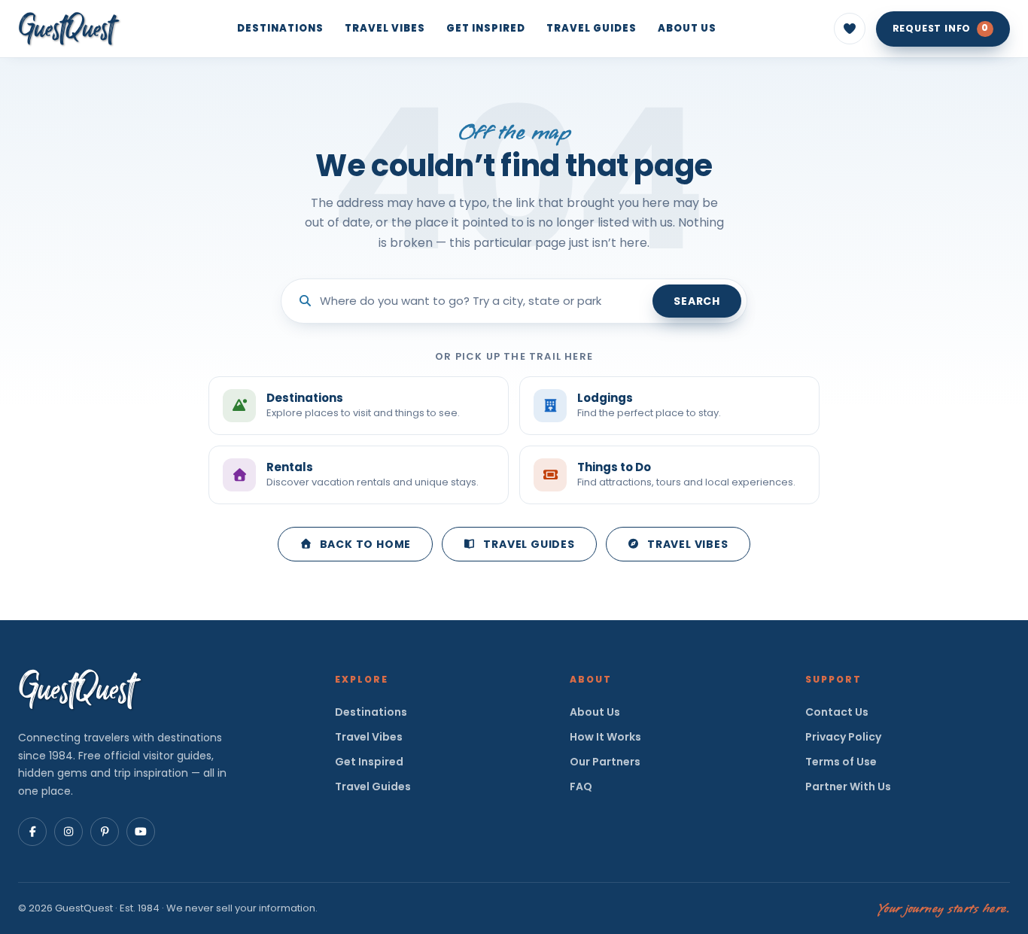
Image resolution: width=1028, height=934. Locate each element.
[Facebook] (32, 831)
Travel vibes (687, 544)
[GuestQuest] (69, 28)
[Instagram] (68, 831)
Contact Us (836, 712)
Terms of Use (841, 761)
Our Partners (605, 761)
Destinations (280, 28)
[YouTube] (140, 831)
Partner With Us (848, 786)
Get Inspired (485, 28)
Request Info (941, 28)
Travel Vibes (385, 28)
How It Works (605, 736)
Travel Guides (591, 28)
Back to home (366, 544)
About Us (687, 28)
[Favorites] (849, 28)
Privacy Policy (843, 736)
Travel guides (528, 544)
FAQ (581, 786)
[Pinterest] (104, 831)
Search (697, 301)
